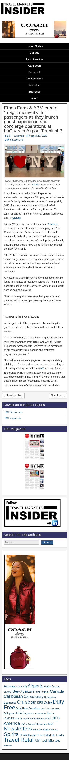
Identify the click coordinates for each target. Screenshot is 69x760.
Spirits (11, 734)
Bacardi (8, 692)
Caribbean (34, 65)
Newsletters (18, 729)
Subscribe (35, 91)
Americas (53, 224)
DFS (40, 702)
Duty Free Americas (28, 708)
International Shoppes (32, 718)
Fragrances (40, 713)
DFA (33, 702)
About (34, 98)
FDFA (18, 713)
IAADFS (9, 718)
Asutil (47, 686)
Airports (35, 685)
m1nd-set (30, 724)
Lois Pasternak (15, 135)
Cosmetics (10, 702)
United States (34, 46)
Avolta (55, 686)
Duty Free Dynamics (50, 708)
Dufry (48, 702)
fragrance (28, 713)
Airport (35, 184)
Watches (8, 745)
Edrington (9, 713)
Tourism (32, 735)
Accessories (13, 686)
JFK (47, 718)
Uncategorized (15, 139)
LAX (23, 724)
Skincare (37, 729)
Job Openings (34, 78)
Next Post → (58, 395)
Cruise (23, 702)
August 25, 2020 (38, 135)
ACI (42, 368)
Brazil (28, 691)
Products (33, 72)
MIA (50, 723)
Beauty (18, 691)
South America (50, 729)
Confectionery (34, 697)
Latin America (34, 59)
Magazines (41, 724)
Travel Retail (19, 740)
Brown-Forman (41, 691)
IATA (17, 719)
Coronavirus (50, 697)
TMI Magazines (13, 418)
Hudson (51, 713)
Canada (34, 52)
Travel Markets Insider (50, 735)
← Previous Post (13, 395)
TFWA (23, 735)
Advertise (34, 85)
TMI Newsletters (13, 412)
